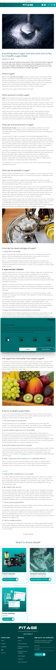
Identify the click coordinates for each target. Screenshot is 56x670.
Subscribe (39, 654)
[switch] (21, 340)
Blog (2, 649)
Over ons (3, 652)
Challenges (3, 646)
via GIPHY (5, 471)
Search (19, 640)
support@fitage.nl (28, 634)
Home (2, 640)
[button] (1, 4)
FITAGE (27, 669)
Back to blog (29, 534)
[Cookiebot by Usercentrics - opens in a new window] (48, 320)
